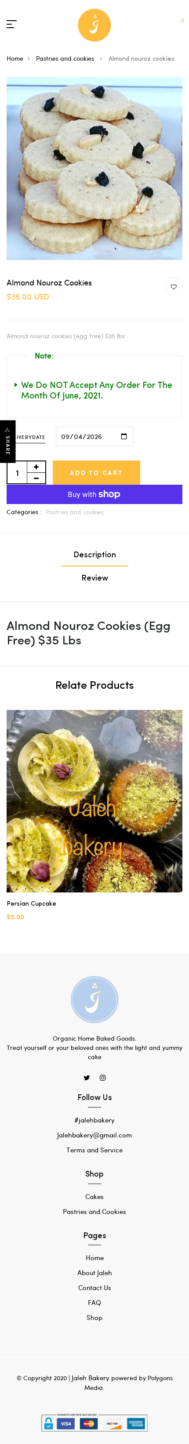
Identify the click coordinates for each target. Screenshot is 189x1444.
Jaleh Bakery (90, 1377)
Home (15, 58)
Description (94, 555)
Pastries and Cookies (94, 1211)
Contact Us (94, 1287)
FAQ (94, 1302)
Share (7, 445)
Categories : (24, 512)
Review (94, 579)
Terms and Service (94, 1149)
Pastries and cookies (66, 58)
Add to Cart (96, 472)
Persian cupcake (31, 904)
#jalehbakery (94, 1119)
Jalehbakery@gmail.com (94, 1134)
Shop (94, 1317)
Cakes (94, 1196)
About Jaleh (94, 1272)
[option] (94, 823)
